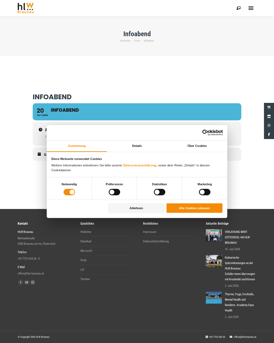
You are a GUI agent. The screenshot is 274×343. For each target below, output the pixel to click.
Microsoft (86, 251)
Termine (85, 279)
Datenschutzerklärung (139, 165)
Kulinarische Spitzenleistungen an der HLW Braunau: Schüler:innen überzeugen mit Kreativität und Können (240, 268)
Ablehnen (136, 208)
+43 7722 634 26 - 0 (29, 258)
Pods (83, 260)
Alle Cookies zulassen (194, 208)
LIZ (82, 269)
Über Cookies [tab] (197, 145)
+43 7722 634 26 (217, 336)
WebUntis (85, 232)
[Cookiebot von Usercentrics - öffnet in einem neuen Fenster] (205, 133)
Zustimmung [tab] (77, 145)
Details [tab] (137, 145)
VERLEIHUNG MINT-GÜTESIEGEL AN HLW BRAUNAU (237, 237)
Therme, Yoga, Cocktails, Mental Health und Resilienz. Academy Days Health (239, 302)
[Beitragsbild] (214, 235)
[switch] (114, 192)
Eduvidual (85, 241)
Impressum (149, 232)
